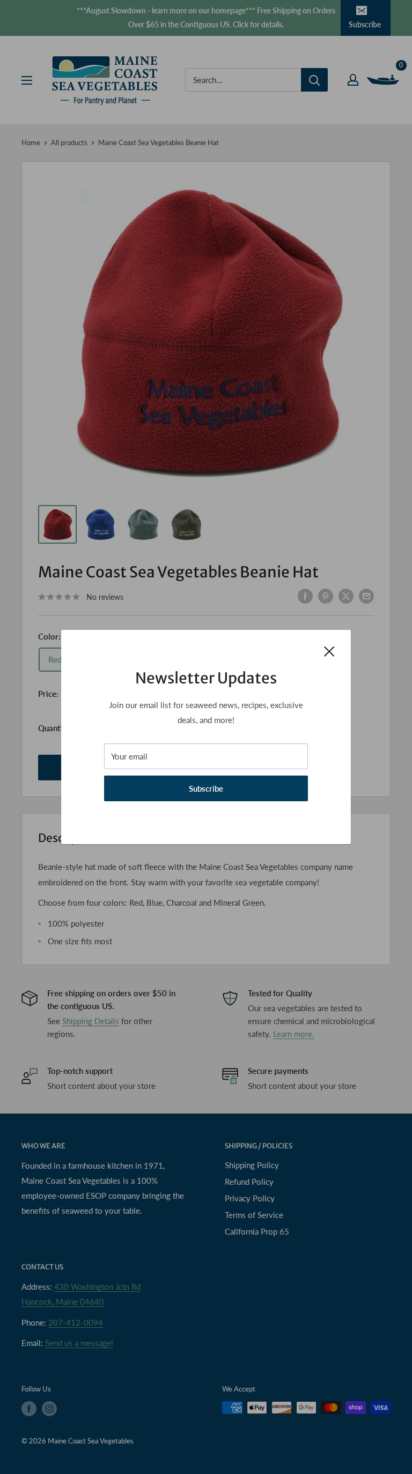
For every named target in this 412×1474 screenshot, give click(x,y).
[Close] (329, 650)
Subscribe (206, 788)
